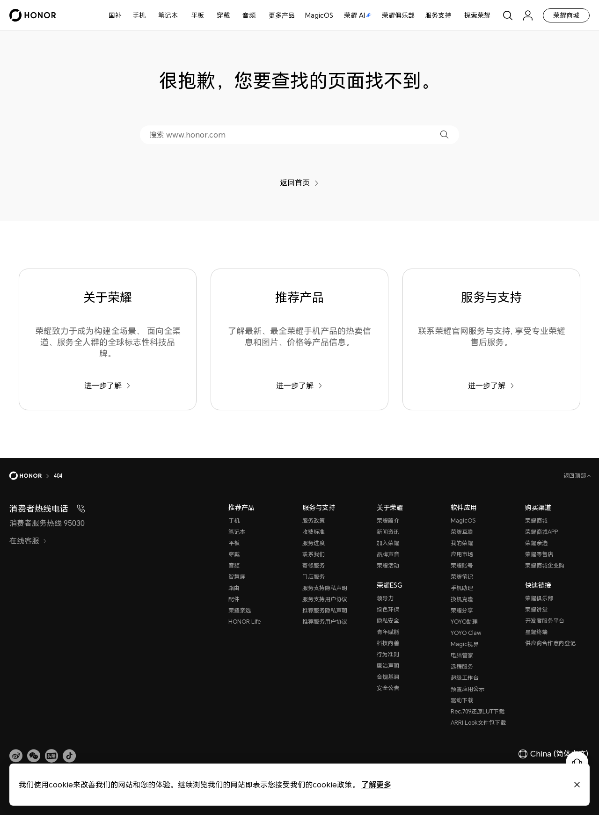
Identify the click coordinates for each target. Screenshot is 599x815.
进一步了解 (103, 385)
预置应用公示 (467, 688)
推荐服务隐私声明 (324, 610)
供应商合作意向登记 (550, 643)
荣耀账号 (462, 565)
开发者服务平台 (544, 620)
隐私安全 (388, 620)
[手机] (149, 15)
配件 (234, 599)
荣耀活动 (388, 565)
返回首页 (295, 182)
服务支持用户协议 (324, 599)
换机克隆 (462, 599)
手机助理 (462, 587)
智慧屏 (236, 576)
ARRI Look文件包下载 (478, 722)
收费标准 (313, 531)
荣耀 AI (354, 15)
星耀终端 (536, 631)
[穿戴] (233, 15)
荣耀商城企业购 (544, 565)
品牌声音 (388, 554)
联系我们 (313, 554)
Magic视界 (465, 644)
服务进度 (313, 542)
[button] (444, 134)
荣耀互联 (462, 531)
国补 (115, 15)
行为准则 (388, 654)
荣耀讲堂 (536, 609)
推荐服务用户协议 (324, 621)
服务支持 (438, 15)
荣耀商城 (566, 15)
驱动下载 (462, 700)
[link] (15, 756)
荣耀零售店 (539, 554)
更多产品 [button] (282, 15)
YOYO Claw (466, 632)
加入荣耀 (388, 542)
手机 (139, 15)
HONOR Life (244, 621)
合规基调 (388, 676)
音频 (249, 15)
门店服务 (313, 576)
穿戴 (223, 15)
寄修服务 (313, 565)
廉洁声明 (388, 665)
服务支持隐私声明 (324, 587)
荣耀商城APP (541, 531)
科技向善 (388, 643)
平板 (197, 15)
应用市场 (462, 554)
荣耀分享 (462, 610)
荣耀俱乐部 (398, 15)
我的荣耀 (462, 542)
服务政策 (313, 520)
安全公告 (388, 687)
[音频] (259, 15)
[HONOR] (31, 476)
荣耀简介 (388, 520)
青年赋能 (388, 631)
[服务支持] (455, 15)
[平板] (208, 15)
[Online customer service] (577, 762)
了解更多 (376, 784)
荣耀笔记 (462, 576)
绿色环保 (388, 609)
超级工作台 (465, 677)
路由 (234, 587)
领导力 (385, 598)
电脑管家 (462, 655)
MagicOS (319, 15)
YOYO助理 (464, 621)
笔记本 (168, 15)
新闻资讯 (388, 531)
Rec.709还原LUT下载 (477, 711)
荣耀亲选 (239, 610)
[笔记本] (181, 15)
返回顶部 (575, 475)
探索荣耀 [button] (477, 15)
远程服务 (462, 666)
